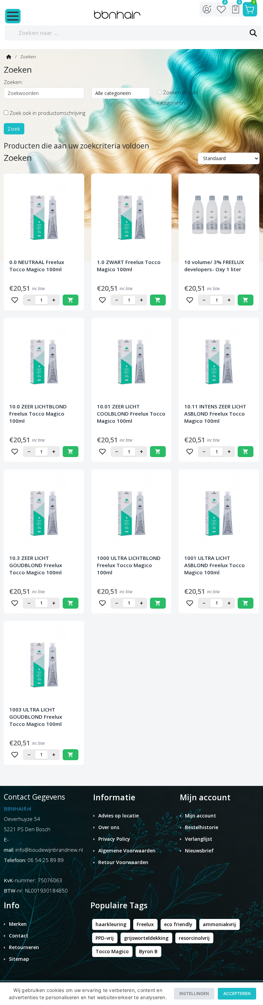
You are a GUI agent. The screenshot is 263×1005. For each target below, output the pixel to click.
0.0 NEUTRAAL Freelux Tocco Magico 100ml (36, 266)
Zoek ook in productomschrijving (46, 112)
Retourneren (24, 947)
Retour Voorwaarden (123, 862)
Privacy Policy (114, 839)
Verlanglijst (198, 839)
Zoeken (28, 56)
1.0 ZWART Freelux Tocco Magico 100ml (129, 266)
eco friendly (178, 924)
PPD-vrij (105, 938)
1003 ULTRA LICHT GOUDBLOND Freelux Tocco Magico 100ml (35, 716)
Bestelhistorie (201, 827)
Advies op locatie (118, 815)
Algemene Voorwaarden (126, 850)
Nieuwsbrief (199, 850)
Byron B (148, 951)
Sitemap (19, 959)
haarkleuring (111, 924)
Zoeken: (13, 82)
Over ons (108, 827)
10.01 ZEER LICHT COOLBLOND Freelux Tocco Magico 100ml (131, 413)
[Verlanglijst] (14, 300)
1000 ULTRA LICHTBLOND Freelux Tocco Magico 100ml (129, 565)
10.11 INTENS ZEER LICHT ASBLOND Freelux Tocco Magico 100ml (215, 413)
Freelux (145, 924)
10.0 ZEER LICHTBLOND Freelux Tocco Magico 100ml (38, 413)
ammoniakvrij (219, 924)
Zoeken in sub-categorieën (177, 97)
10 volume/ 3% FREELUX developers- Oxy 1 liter (214, 266)
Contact (18, 935)
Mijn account (200, 815)
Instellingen (194, 993)
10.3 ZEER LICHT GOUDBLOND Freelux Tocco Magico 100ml (35, 565)
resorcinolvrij (194, 938)
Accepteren (237, 993)
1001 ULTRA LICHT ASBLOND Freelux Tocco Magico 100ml (214, 565)
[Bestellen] (70, 300)
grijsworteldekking (146, 938)
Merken (18, 924)
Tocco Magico (112, 951)
